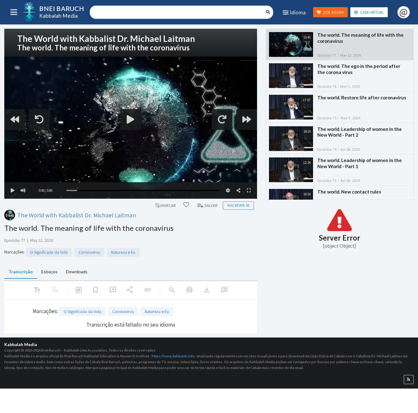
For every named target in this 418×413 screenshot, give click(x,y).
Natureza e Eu (123, 252)
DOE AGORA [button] (333, 12)
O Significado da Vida (49, 252)
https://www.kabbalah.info (173, 356)
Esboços (49, 271)
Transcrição (21, 271)
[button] (409, 379)
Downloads (77, 271)
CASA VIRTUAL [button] (372, 12)
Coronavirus (89, 252)
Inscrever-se (238, 205)
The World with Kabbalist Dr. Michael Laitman (76, 215)
